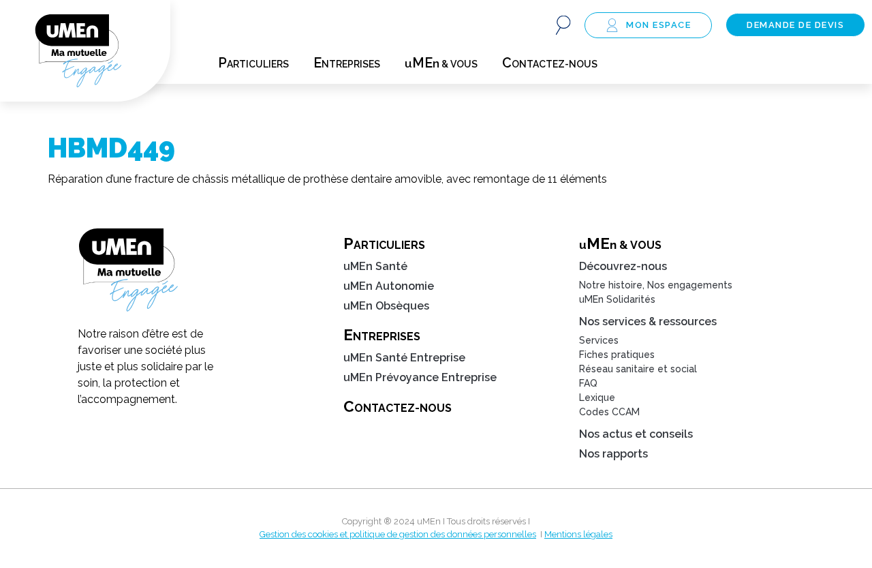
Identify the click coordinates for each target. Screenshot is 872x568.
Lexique (597, 397)
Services (599, 340)
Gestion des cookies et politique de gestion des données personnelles (398, 534)
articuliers (253, 63)
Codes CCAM (609, 411)
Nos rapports (613, 453)
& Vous (620, 243)
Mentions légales (578, 534)
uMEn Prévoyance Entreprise (420, 377)
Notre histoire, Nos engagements (655, 285)
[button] (563, 25)
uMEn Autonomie (388, 286)
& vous (441, 63)
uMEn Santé (375, 266)
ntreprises (346, 63)
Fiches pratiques (617, 354)
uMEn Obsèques (386, 305)
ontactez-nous (549, 63)
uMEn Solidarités (617, 299)
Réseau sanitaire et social (638, 368)
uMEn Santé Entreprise (404, 357)
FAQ (588, 383)
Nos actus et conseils (636, 434)
